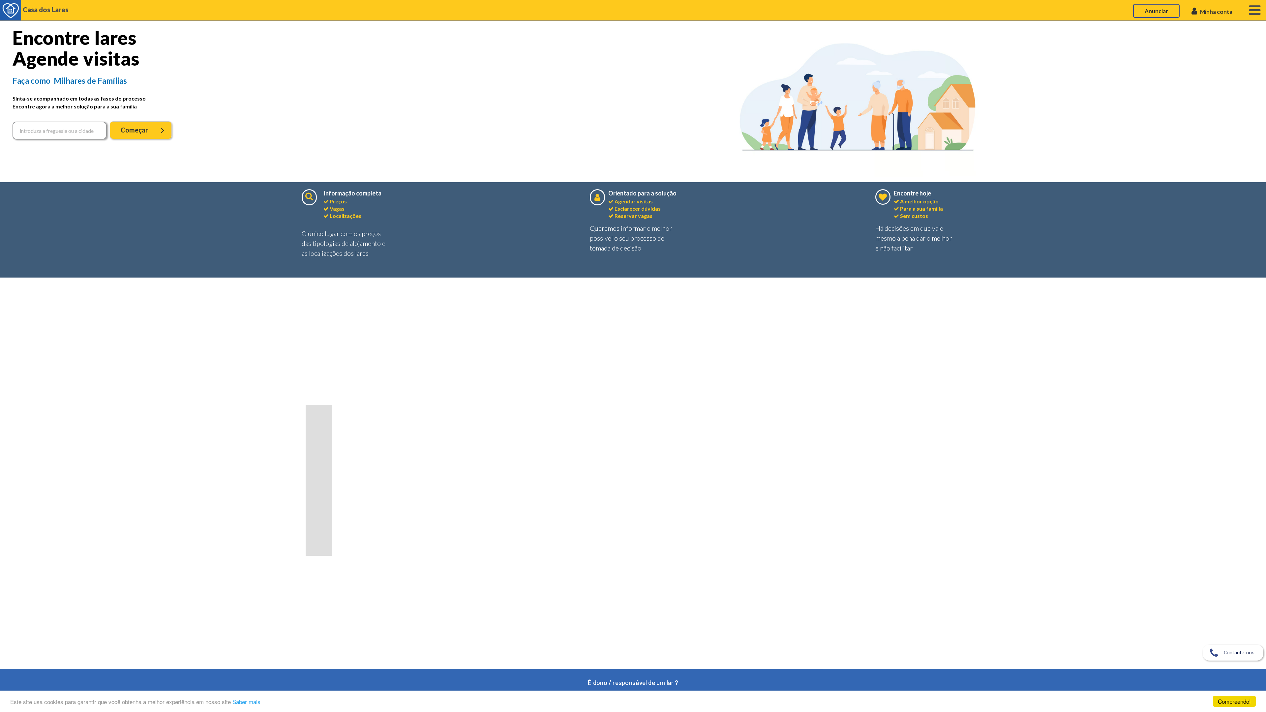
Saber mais (246, 701)
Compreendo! (1234, 701)
